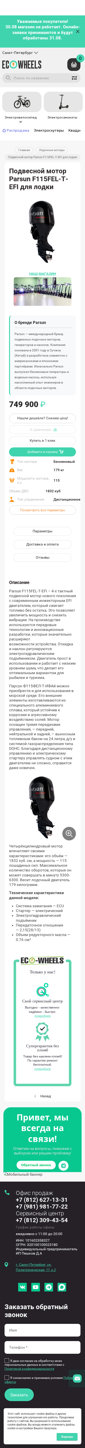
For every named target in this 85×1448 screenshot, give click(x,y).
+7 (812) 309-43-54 (42, 1220)
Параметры (42, 531)
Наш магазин (42, 274)
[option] (20, 108)
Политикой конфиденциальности (29, 1369)
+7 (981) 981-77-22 (42, 1206)
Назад (45, 1096)
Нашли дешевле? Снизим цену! (42, 418)
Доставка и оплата (42, 544)
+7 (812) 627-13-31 (42, 1199)
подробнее (42, 1016)
